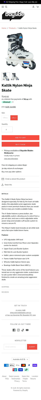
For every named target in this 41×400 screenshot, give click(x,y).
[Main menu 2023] (3, 7)
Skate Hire (25, 376)
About (4, 376)
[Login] (33, 7)
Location (35, 376)
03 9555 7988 (20, 310)
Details (5, 194)
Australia (19, 359)
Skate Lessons (14, 376)
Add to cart (20, 137)
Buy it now (20, 144)
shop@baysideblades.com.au (20, 313)
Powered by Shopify (20, 390)
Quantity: (5, 124)
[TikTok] (22, 330)
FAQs (7, 379)
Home (4, 28)
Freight (25, 379)
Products (12, 28)
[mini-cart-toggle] (37, 7)
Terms (24, 381)
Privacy (17, 381)
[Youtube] (27, 330)
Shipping (5, 287)
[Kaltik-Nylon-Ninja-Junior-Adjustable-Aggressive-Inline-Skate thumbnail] (6, 76)
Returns (33, 379)
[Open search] (6, 7)
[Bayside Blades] (13, 16)
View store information (11, 158)
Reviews (5, 292)
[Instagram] (18, 330)
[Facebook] (14, 330)
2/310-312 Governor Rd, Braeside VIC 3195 (20, 315)
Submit (32, 347)
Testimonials (15, 379)
